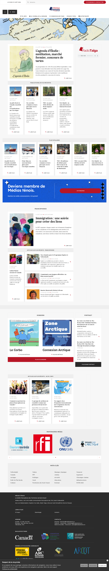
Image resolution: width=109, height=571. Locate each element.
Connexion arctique (57, 16)
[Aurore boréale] (19, 444)
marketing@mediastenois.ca (74, 523)
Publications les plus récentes (40, 82)
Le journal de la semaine (39, 16)
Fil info (24, 16)
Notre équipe (84, 16)
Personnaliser (93, 565)
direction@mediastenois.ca (67, 521)
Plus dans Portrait (88, 364)
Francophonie (41, 209)
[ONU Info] (66, 443)
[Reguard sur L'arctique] (89, 444)
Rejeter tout (84, 565)
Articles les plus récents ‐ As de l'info (40, 376)
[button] (12, 12)
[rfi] (42, 443)
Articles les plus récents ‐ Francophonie (40, 250)
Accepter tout (102, 565)
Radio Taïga (72, 16)
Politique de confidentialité (9, 569)
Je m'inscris (80, 190)
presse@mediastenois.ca (78, 524)
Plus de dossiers (40, 359)
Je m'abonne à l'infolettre (95, 2)
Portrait (88, 315)
